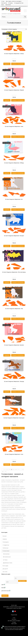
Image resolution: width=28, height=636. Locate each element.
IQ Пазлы (5, 560)
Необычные (5, 548)
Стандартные (6, 545)
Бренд (2, 587)
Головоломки (6, 551)
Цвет (2, 584)
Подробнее (7, 64)
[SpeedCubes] (11, 10)
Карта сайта (14, 623)
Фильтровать (22, 581)
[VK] (13, 611)
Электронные (6, 554)
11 (5, 471)
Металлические (7, 557)
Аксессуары (5, 565)
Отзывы (14, 622)
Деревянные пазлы (7, 562)
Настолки (5, 571)
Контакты (14, 619)
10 (2, 471)
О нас (14, 617)
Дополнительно (5, 590)
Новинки (5, 539)
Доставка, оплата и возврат (14, 620)
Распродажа (6, 542)
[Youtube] (15, 611)
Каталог (5, 536)
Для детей (5, 568)
